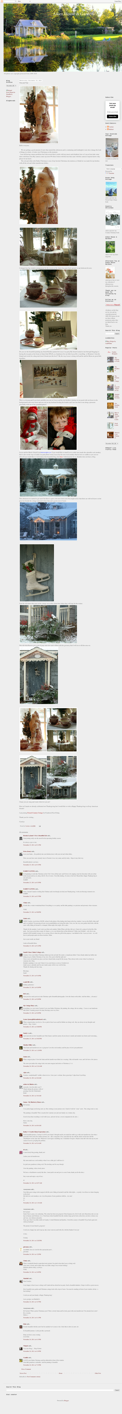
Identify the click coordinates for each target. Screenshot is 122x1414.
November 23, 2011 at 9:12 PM (32, 946)
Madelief (26, 1278)
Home (60, 1373)
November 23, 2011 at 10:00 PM (32, 1027)
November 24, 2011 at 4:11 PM (32, 1317)
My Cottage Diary (28, 1006)
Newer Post (23, 1373)
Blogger (66, 1400)
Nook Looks (116, 424)
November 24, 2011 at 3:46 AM (32, 1096)
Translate (111, 173)
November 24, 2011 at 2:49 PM (32, 1272)
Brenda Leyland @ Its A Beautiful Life (35, 836)
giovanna (26, 1247)
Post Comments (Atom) (33, 1377)
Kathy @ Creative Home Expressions (34, 1132)
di (23, 1150)
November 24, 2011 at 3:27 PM (32, 1302)
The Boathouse (117, 368)
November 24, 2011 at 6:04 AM (32, 1125)
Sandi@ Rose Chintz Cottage (32, 952)
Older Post (98, 1373)
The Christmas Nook (117, 359)
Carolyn (111, 127)
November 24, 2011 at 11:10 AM (32, 1203)
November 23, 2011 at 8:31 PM (32, 845)
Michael (111, 129)
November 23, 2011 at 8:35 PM (32, 882)
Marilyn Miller (27, 1045)
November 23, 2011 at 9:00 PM (32, 912)
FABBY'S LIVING (29, 871)
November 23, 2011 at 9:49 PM (32, 1013)
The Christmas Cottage (117, 378)
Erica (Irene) (27, 851)
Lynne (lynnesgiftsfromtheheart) (33, 1019)
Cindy (25, 903)
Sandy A (26, 1033)
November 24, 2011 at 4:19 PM (32, 1351)
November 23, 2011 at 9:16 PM (32, 976)
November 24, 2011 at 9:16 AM (32, 1143)
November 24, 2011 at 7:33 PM (32, 1365)
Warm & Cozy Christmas (117, 435)
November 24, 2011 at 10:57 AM (32, 1183)
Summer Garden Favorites (117, 396)
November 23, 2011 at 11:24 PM (32, 1050)
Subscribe (112, 116)
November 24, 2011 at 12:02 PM (32, 1240)
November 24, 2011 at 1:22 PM (32, 1254)
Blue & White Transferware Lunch (117, 416)
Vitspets (25, 1346)
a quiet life (26, 982)
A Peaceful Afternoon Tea (117, 387)
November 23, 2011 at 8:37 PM (32, 896)
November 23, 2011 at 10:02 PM (32, 1038)
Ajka (24, 1072)
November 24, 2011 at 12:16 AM (32, 1066)
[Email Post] (39, 826)
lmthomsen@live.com (46, 452)
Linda (25, 918)
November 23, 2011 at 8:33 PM (32, 865)
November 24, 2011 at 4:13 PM (32, 1339)
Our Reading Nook (117, 405)
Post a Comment (26, 1369)
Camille (25, 1357)
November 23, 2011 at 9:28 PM (32, 987)
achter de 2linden (28, 1084)
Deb (24, 994)
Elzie (24, 1324)
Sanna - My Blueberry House (32, 1102)
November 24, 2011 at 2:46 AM (32, 1078)
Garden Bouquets (114, 353)
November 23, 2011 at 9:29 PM (32, 999)
